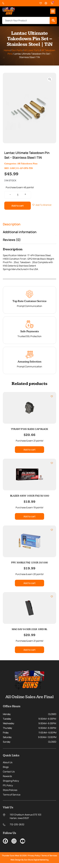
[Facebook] (5, 841)
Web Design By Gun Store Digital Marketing (29, 859)
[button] (53, 11)
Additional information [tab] (20, 232)
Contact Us (9, 771)
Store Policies (10, 790)
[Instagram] (13, 841)
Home (7, 50)
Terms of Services (49, 855)
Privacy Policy (34, 855)
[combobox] (26, 20)
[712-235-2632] (4, 3)
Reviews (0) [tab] (12, 240)
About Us (7, 762)
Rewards (7, 776)
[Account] (46, 3)
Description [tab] (11, 224)
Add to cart (17, 205)
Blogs (6, 767)
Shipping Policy (11, 780)
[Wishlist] (41, 3)
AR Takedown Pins (27, 163)
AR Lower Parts (32, 50)
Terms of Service (11, 794)
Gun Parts (17, 50)
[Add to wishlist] (52, 396)
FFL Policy (8, 785)
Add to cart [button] (29, 449)
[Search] (53, 20)
